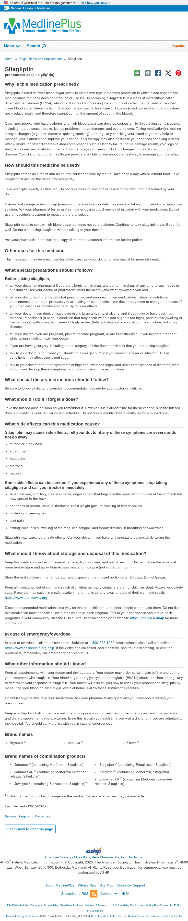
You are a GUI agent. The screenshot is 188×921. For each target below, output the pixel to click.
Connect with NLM (114, 894)
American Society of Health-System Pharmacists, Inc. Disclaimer (94, 857)
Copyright (36, 905)
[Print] (147, 73)
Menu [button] (9, 46)
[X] (168, 73)
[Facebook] (158, 73)
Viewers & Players (96, 905)
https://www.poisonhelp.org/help (29, 648)
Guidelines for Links (71, 905)
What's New (87, 885)
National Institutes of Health (166, 916)
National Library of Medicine (30, 8)
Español (178, 46)
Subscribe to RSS (74, 894)
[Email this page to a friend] (137, 73)
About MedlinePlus (60, 885)
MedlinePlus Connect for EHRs (162, 905)
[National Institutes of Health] (7, 8)
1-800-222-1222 (101, 643)
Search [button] (33, 46)
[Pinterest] (178, 73)
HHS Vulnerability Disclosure (126, 905)
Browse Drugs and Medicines (27, 816)
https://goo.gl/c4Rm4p (147, 618)
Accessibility (51, 905)
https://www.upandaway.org (26, 598)
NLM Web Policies (18, 905)
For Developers (94, 910)
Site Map (106, 885)
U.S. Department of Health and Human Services (119, 916)
